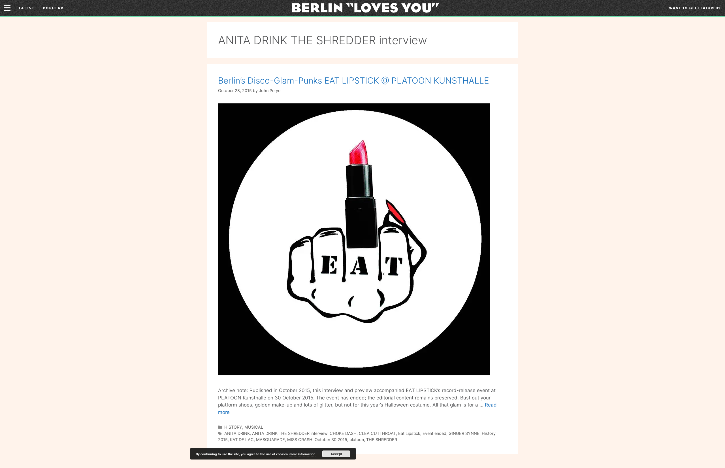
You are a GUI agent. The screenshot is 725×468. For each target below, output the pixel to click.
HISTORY (233, 427)
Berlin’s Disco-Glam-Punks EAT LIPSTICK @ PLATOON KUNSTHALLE (353, 80)
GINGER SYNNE (464, 433)
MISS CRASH (299, 439)
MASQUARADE (270, 439)
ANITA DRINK (237, 433)
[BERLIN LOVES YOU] (365, 7)
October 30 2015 (331, 439)
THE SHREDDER (381, 439)
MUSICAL (253, 427)
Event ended (434, 433)
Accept (336, 453)
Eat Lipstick (409, 433)
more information (302, 454)
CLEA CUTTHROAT (377, 433)
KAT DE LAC (242, 439)
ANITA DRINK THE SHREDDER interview (289, 433)
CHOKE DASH (343, 433)
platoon (356, 439)
